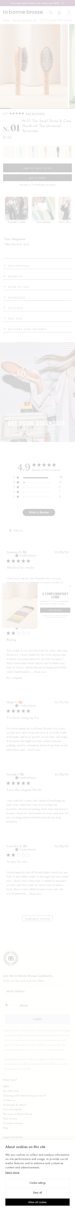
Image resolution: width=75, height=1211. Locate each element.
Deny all (37, 1193)
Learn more (12, 1172)
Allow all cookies (37, 1202)
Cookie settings (37, 1183)
